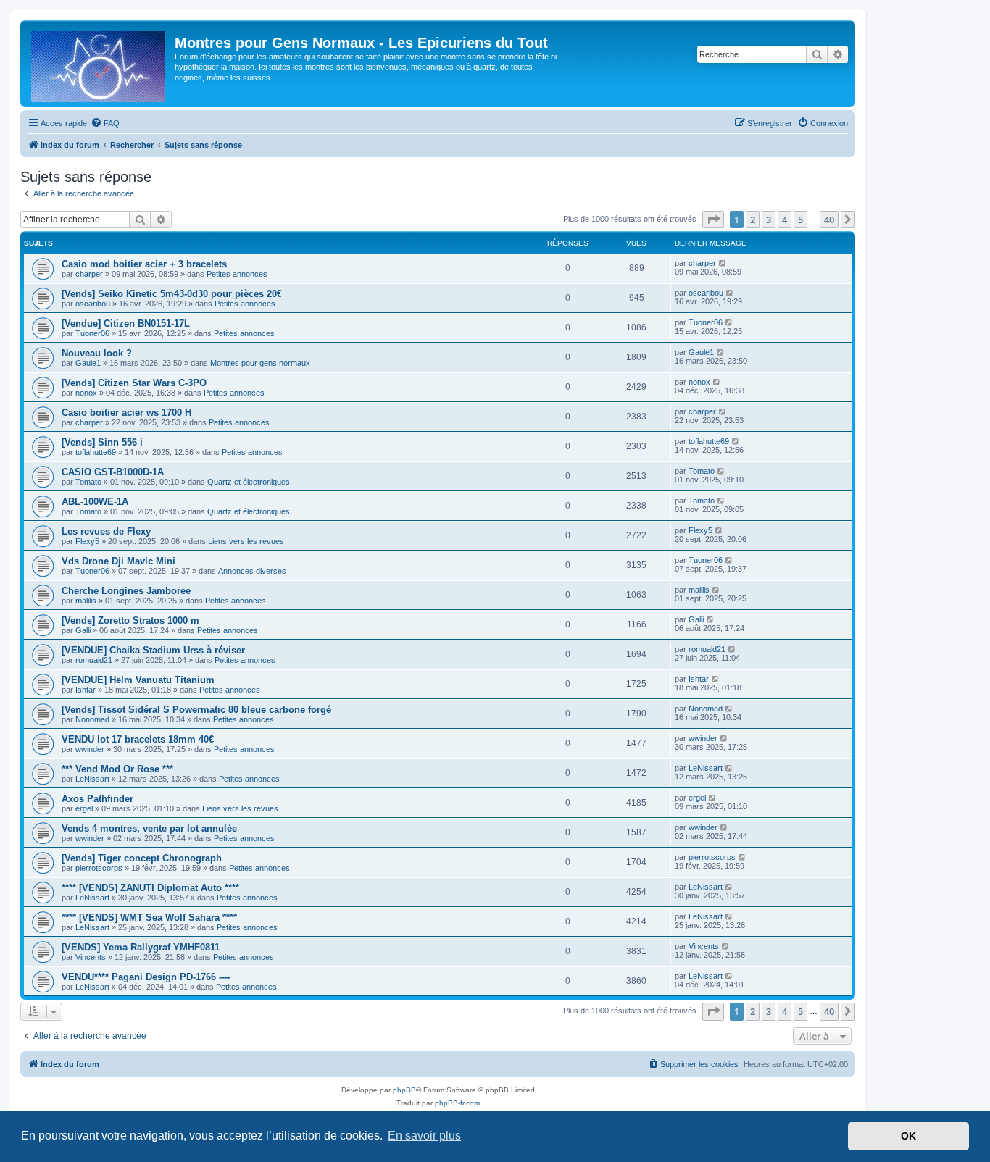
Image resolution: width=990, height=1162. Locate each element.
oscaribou (92, 303)
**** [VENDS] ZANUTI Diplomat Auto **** (150, 887)
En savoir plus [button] (424, 1135)
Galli (83, 630)
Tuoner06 (92, 333)
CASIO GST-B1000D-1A (113, 472)
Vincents (90, 957)
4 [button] (784, 219)
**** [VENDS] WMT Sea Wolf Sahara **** (149, 917)
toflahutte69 (95, 452)
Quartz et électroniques (248, 481)
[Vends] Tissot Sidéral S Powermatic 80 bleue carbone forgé (196, 709)
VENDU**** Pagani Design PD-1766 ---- (146, 976)
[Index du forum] (99, 64)
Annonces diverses (252, 571)
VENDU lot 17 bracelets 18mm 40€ (138, 739)
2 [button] (752, 219)
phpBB (404, 1090)
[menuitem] (105, 123)
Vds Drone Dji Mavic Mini (118, 561)
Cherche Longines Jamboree (126, 590)
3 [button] (768, 219)
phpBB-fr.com (457, 1103)
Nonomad (92, 719)
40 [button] (829, 219)
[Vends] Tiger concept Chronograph (142, 858)
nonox (86, 392)
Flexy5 (87, 541)
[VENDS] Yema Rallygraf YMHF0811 (141, 947)
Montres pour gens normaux (260, 363)
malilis (85, 600)
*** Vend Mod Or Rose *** (117, 769)
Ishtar (85, 689)
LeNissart (92, 778)
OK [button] (908, 1136)
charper (89, 273)
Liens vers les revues (246, 541)
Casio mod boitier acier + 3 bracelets (144, 264)
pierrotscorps (98, 868)
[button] (713, 219)
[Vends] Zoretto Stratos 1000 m (130, 620)
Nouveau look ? (97, 353)
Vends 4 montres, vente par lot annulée (149, 828)
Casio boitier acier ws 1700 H (126, 412)
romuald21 (93, 660)
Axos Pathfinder (97, 798)
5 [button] (800, 219)
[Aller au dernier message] (723, 263)
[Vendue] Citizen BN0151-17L (126, 323)
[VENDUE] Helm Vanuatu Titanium (138, 679)
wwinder (89, 749)
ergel (84, 808)
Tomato (88, 481)
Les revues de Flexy (106, 531)
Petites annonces (237, 273)
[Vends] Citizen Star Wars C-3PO (134, 382)
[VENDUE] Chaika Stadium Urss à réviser (153, 650)
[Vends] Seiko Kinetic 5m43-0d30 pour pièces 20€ (172, 293)
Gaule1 (88, 363)
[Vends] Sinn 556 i (102, 442)
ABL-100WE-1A (95, 501)
